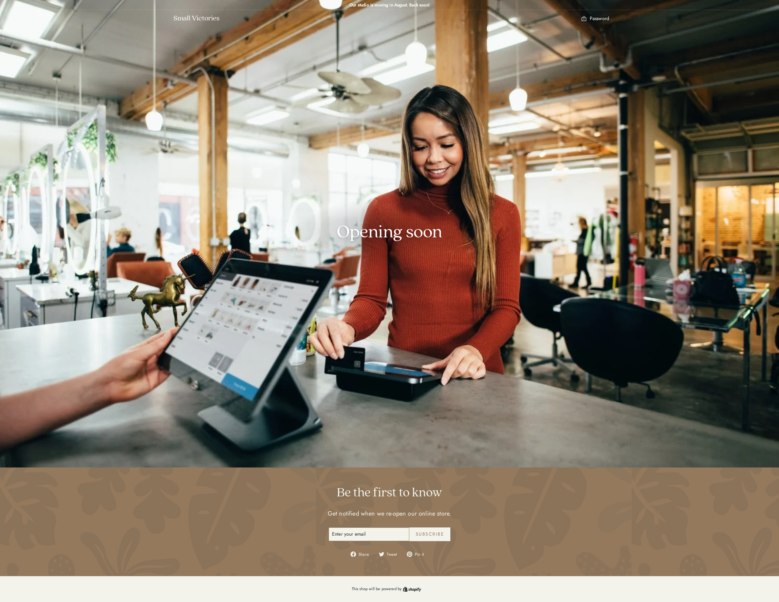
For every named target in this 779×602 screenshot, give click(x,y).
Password (599, 18)
